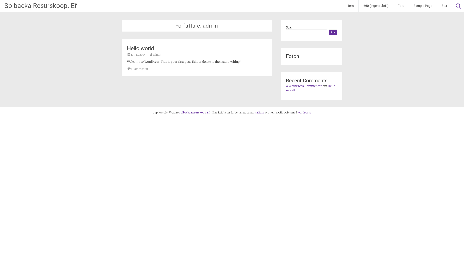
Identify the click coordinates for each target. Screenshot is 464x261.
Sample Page (422, 6)
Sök (288, 27)
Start (445, 6)
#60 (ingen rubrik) (376, 6)
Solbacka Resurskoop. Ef (41, 6)
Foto (401, 6)
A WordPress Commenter (304, 86)
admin (157, 54)
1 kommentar (139, 69)
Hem (350, 6)
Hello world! (141, 48)
